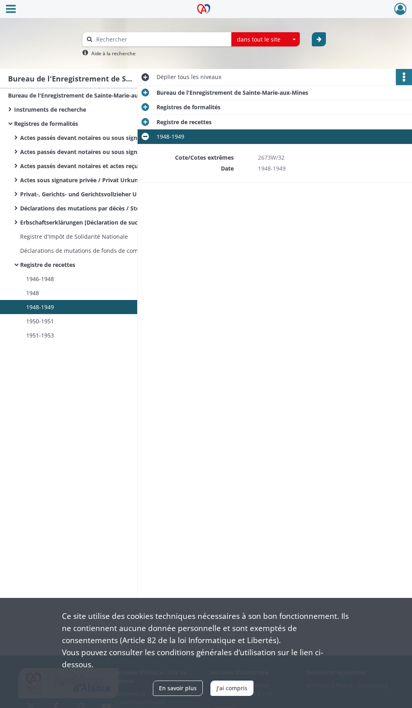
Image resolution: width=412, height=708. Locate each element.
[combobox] (265, 39)
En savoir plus (178, 688)
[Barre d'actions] (404, 77)
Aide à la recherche (113, 53)
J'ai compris (231, 688)
